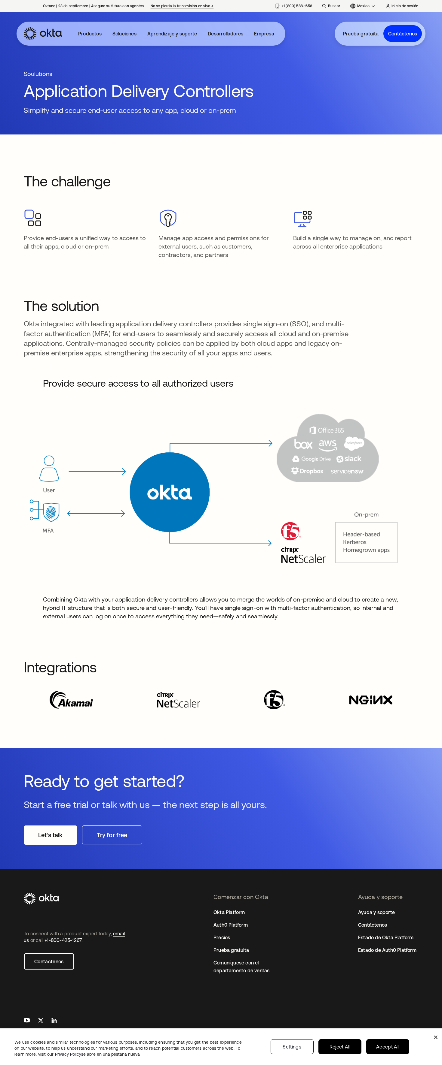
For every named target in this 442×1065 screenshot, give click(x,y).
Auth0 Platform (230, 925)
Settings (292, 1046)
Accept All (387, 1046)
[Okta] (43, 33)
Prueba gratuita (361, 33)
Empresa (264, 33)
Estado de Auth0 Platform (387, 950)
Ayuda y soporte (376, 912)
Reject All (340, 1046)
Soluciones (124, 33)
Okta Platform (229, 912)
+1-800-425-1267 (63, 940)
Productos (90, 33)
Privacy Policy (97, 1054)
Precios (221, 937)
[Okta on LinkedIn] (54, 1021)
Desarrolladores (225, 33)
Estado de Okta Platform (386, 937)
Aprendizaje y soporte (172, 33)
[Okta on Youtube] (27, 1021)
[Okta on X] (41, 1021)
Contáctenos (402, 33)
